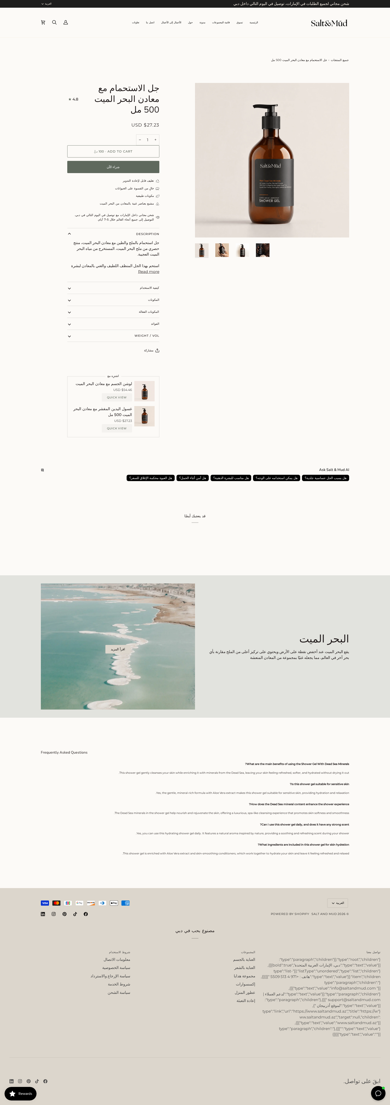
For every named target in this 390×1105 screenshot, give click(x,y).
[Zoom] (341, 229)
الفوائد (155, 323)
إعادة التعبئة (246, 1000)
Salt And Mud (324, 914)
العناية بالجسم (244, 959)
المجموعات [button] (248, 952)
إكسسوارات (245, 984)
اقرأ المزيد (118, 649)
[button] (221, 22)
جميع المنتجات (340, 60)
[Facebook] (86, 914)
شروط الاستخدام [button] (119, 952)
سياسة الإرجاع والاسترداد (110, 976)
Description (147, 234)
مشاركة (148, 350)
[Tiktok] (75, 914)
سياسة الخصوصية (116, 967)
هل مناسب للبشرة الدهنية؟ (231, 478)
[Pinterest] (65, 914)
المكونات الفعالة (149, 311)
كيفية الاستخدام (149, 287)
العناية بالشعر (244, 967)
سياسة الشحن (119, 992)
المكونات (153, 299)
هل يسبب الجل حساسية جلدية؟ (325, 478)
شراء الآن (113, 167)
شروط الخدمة (119, 984)
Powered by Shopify (290, 914)
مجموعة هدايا (244, 976)
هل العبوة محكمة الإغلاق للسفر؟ (150, 478)
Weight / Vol (147, 335)
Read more (148, 271)
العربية (48, 3)
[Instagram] (54, 914)
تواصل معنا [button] (374, 952)
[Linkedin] (43, 914)
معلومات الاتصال (117, 959)
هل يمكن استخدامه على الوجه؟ (276, 478)
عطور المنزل (245, 992)
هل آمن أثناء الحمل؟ (192, 478)
